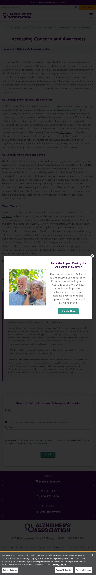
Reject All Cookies (83, 570)
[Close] (92, 555)
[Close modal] (92, 256)
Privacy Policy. (59, 564)
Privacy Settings (10, 570)
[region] (48, 563)
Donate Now (68, 311)
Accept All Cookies (63, 570)
